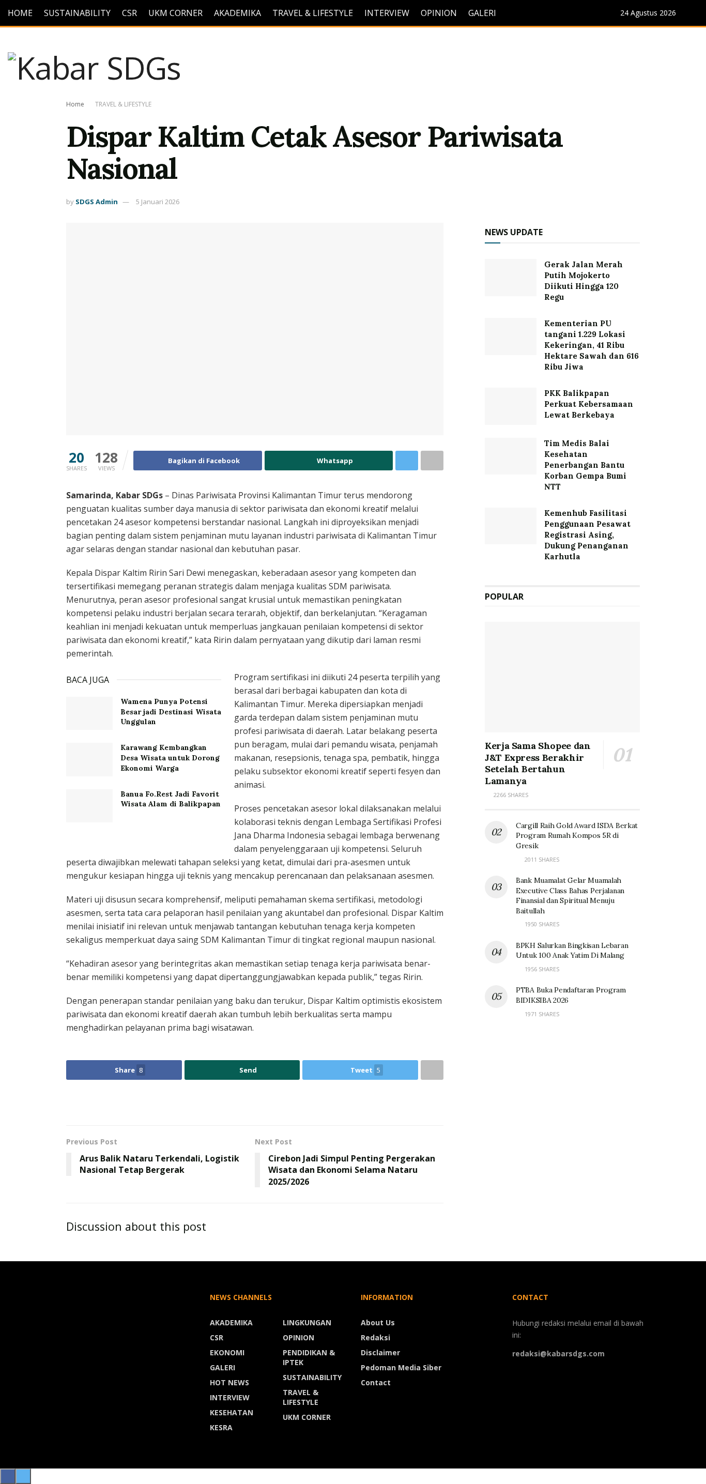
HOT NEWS (229, 1382)
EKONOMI (227, 1352)
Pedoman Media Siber (401, 1367)
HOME (20, 13)
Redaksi (375, 1337)
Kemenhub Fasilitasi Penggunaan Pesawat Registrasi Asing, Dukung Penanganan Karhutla (587, 534)
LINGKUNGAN (307, 1322)
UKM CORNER (175, 13)
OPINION (439, 13)
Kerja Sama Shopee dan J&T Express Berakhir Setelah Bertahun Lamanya (537, 763)
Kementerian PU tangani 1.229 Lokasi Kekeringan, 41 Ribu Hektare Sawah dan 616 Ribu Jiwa (591, 345)
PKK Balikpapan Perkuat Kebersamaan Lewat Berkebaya (588, 404)
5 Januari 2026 (157, 201)
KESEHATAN (231, 1412)
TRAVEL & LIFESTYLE (312, 13)
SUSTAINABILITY (77, 13)
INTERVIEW (386, 13)
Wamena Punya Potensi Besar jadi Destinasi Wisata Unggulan (170, 711)
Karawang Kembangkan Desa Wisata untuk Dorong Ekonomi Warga (170, 757)
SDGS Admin (96, 201)
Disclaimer (380, 1352)
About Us (378, 1322)
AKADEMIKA (237, 13)
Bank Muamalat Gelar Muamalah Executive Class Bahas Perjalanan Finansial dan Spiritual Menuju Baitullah (570, 895)
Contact (376, 1382)
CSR (129, 13)
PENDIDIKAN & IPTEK (309, 1357)
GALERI (482, 13)
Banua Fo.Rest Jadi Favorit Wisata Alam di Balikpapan (170, 799)
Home (75, 104)
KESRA (221, 1427)
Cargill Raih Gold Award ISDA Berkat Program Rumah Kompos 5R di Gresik (577, 835)
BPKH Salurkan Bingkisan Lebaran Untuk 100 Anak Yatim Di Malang (572, 950)
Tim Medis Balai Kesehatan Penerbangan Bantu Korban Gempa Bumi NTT (585, 465)
